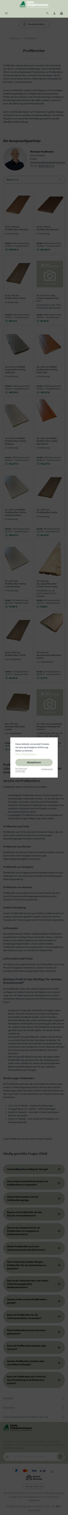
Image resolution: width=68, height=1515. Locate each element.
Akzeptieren (34, 762)
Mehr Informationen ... (26, 754)
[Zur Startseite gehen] (34, 4)
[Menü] (6, 13)
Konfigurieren (47, 769)
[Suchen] (47, 13)
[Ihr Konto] (54, 13)
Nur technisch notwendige (21, 770)
